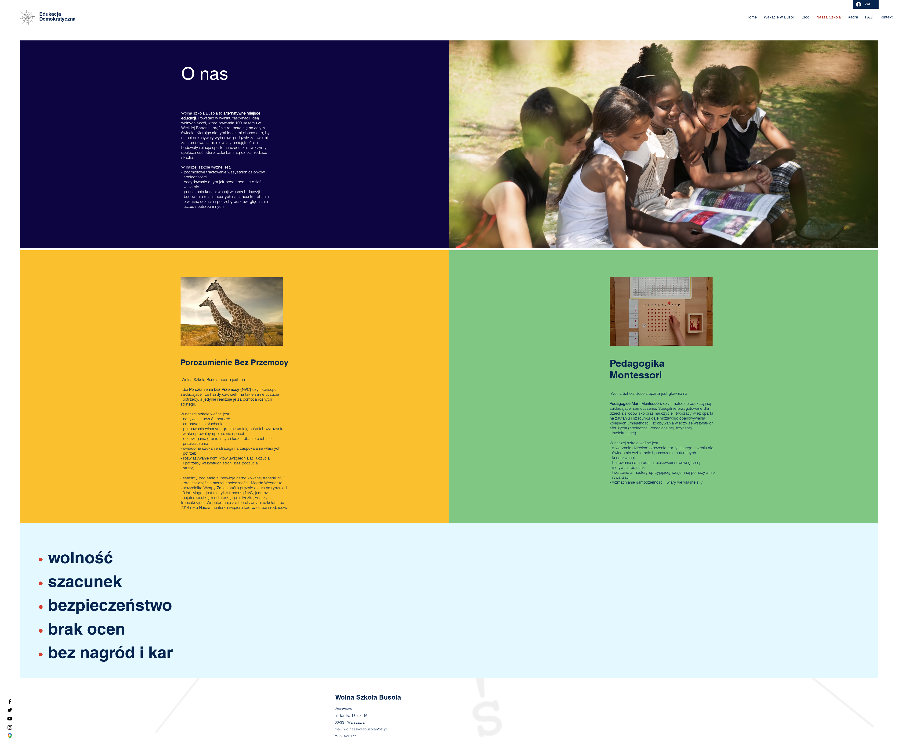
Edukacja (50, 14)
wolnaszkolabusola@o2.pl (365, 729)
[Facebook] (10, 701)
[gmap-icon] (10, 736)
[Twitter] (10, 710)
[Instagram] (10, 727)
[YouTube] (10, 719)
